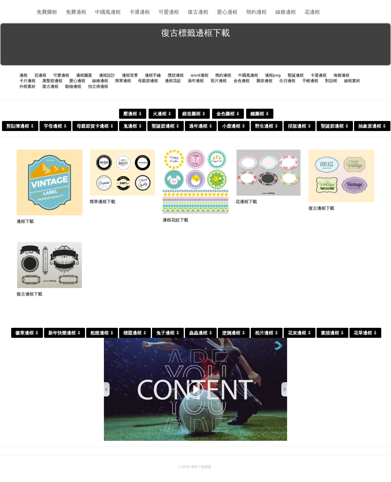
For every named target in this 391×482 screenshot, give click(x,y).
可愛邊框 (169, 11)
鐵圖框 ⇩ (259, 113)
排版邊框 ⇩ (299, 126)
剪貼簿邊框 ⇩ (20, 126)
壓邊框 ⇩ (132, 113)
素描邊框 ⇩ (332, 332)
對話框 (331, 80)
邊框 (23, 75)
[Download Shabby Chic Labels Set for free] (268, 173)
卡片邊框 (27, 80)
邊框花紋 (173, 80)
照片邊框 (219, 80)
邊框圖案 (84, 75)
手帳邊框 (310, 80)
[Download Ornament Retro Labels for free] (49, 265)
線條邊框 (285, 11)
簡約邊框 (256, 11)
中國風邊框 (108, 11)
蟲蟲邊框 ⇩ (200, 332)
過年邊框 (196, 80)
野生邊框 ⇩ (266, 126)
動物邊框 (73, 86)
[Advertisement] (195, 52)
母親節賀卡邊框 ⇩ (95, 126)
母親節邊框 (148, 80)
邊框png (273, 75)
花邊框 (312, 11)
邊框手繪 (153, 75)
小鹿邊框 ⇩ (233, 126)
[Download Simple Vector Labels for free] (122, 173)
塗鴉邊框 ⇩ (233, 332)
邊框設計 (107, 75)
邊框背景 (130, 75)
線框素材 (352, 80)
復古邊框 (198, 11)
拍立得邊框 (98, 86)
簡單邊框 (123, 80)
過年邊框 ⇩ (200, 126)
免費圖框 (47, 11)
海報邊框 (341, 75)
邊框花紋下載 (175, 220)
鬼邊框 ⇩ (132, 126)
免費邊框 (76, 11)
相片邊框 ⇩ (266, 332)
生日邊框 (287, 80)
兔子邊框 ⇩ (167, 332)
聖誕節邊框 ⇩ (165, 126)
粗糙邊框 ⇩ (102, 332)
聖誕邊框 (296, 75)
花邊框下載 (246, 201)
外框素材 (27, 86)
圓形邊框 (264, 80)
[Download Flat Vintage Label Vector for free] (49, 182)
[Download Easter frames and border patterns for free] (195, 182)
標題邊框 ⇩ (135, 332)
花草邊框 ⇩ (365, 332)
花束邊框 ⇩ (299, 332)
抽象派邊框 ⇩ (372, 126)
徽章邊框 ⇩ (27, 332)
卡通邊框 (139, 11)
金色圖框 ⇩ (228, 113)
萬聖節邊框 (52, 80)
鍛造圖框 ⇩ (194, 113)
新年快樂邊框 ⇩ (64, 332)
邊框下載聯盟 (201, 466)
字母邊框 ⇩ (55, 126)
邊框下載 (25, 221)
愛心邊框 (227, 11)
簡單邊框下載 (102, 201)
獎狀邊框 (176, 75)
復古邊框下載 (321, 208)
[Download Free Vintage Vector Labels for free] (341, 176)
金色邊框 (242, 80)
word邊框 (199, 75)
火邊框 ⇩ (162, 113)
